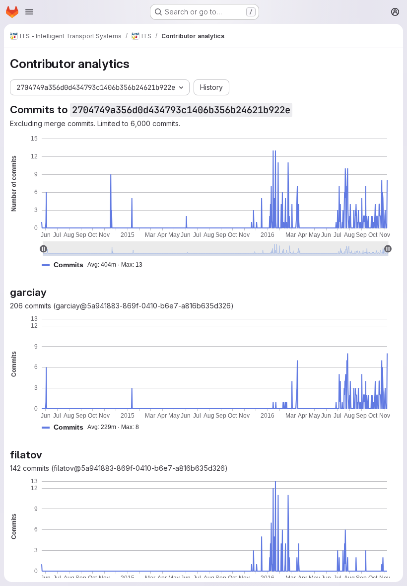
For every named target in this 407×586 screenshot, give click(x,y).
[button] (96, 265)
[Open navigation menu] (29, 12)
